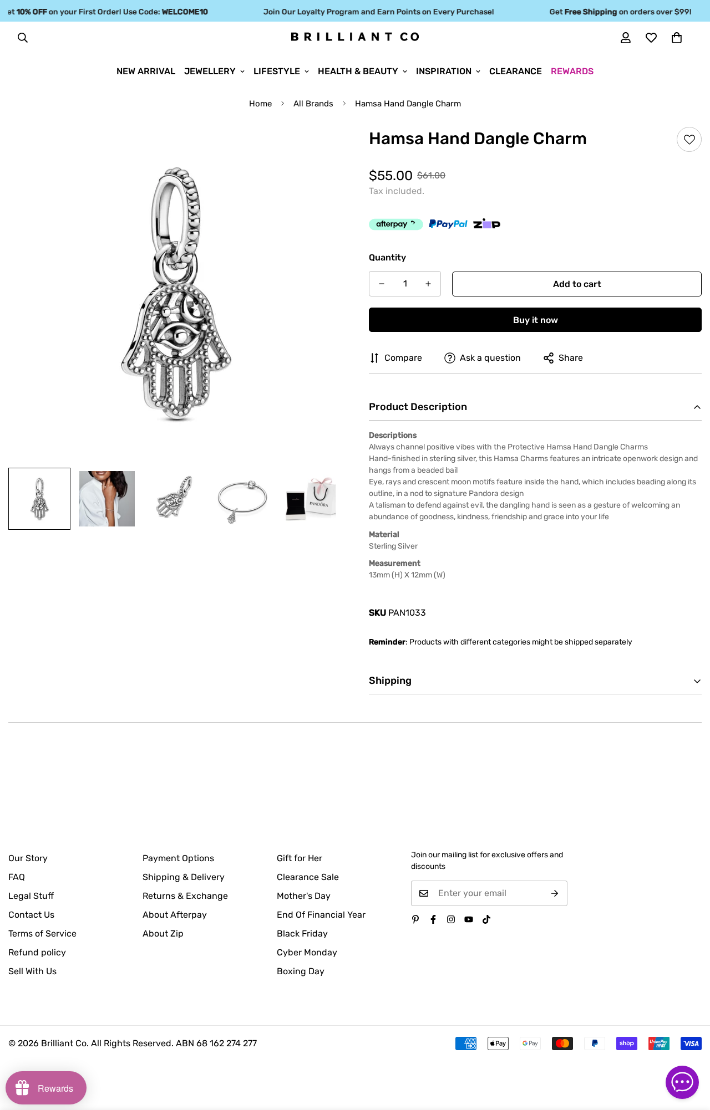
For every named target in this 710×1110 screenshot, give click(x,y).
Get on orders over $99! (610, 12)
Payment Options (178, 858)
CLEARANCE (515, 71)
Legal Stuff (31, 896)
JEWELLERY (210, 71)
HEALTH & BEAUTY (358, 71)
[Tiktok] (486, 919)
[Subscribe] (554, 893)
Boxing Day (300, 971)
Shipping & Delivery (184, 877)
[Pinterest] (415, 919)
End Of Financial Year (321, 914)
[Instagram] (451, 919)
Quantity (387, 257)
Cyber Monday (307, 952)
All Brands (313, 104)
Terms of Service (42, 933)
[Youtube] (468, 919)
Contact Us (31, 914)
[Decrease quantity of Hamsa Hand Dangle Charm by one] (381, 284)
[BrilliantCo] (355, 37)
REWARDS (572, 71)
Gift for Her (299, 858)
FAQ (16, 877)
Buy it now (535, 320)
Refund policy (37, 952)
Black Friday (302, 933)
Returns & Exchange (185, 896)
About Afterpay (175, 914)
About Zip (163, 933)
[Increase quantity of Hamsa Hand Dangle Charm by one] (428, 284)
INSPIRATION (443, 71)
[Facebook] (433, 919)
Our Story (28, 858)
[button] (676, 37)
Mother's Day (304, 896)
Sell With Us (32, 971)
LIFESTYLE (276, 71)
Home (260, 104)
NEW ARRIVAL (145, 71)
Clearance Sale (308, 877)
